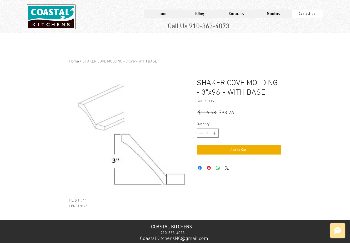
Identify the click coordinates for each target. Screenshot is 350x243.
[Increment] (215, 133)
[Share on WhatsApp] (218, 168)
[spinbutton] (208, 133)
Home (74, 61)
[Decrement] (200, 133)
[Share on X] (227, 168)
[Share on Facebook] (200, 168)
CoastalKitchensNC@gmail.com (174, 239)
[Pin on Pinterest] (209, 168)
